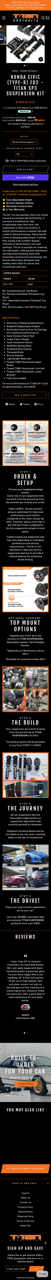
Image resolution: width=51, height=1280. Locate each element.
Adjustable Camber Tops (24, 148)
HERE (32, 386)
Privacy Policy (25, 1207)
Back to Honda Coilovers (27, 1168)
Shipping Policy (25, 1216)
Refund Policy (25, 1211)
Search (25, 1193)
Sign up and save (25, 1183)
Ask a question (25, 395)
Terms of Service (25, 1221)
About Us (25, 1197)
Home (15, 70)
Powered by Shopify (25, 1278)
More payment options (25, 184)
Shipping (25, 124)
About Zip (25, 1225)
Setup (24, 136)
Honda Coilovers (28, 70)
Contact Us (25, 1202)
